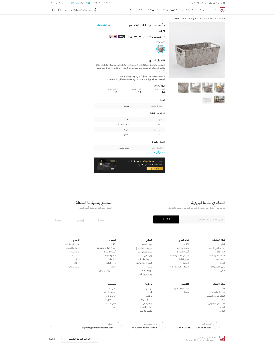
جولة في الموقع (146, 299)
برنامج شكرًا (147, 303)
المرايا (77, 259)
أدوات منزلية (211, 18)
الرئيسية (222, 18)
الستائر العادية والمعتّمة (179, 255)
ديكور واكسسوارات (217, 267)
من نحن (149, 288)
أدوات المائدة (111, 259)
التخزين (222, 270)
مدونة (186, 292)
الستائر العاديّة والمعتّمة (215, 255)
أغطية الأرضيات (183, 252)
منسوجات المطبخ (145, 259)
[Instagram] (51, 325)
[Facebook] (58, 325)
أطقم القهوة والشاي (144, 252)
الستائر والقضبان (72, 248)
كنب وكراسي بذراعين (216, 248)
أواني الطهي (148, 255)
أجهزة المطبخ (147, 270)
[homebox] (221, 10)
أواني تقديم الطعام (145, 274)
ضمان (113, 307)
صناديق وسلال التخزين (181, 18)
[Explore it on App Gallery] (59, 220)
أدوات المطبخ (147, 244)
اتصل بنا (112, 288)
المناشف (75, 255)
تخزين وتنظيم (198, 18)
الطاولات (221, 244)
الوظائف (149, 296)
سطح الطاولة (110, 255)
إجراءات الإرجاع (110, 296)
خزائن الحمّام (74, 252)
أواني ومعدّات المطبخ (144, 248)
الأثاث (186, 244)
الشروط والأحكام (146, 311)
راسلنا (150, 292)
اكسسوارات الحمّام (72, 244)
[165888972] (160, 49)
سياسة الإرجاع (110, 299)
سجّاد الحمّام (74, 267)
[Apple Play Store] (102, 220)
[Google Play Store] (80, 220)
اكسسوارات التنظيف (144, 263)
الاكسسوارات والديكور (107, 270)
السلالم (76, 263)
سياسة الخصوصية (145, 307)
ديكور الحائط (220, 259)
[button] (65, 10)
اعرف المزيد (154, 168)
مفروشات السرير (182, 248)
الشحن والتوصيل (109, 292)
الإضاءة (222, 263)
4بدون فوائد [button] (156, 37)
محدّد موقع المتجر (181, 288)
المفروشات (220, 252)
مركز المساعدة (110, 303)
